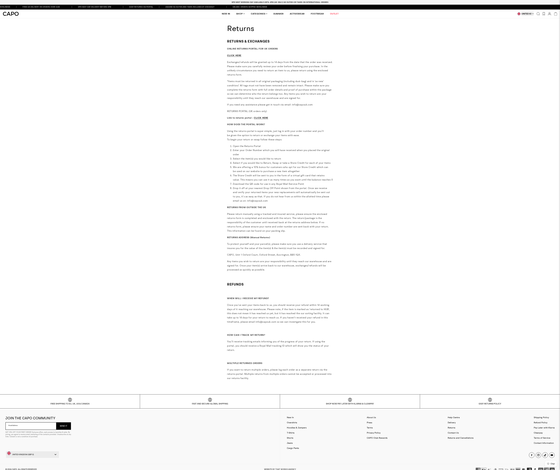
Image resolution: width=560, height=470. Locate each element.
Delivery (452, 422)
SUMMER (278, 13)
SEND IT (63, 426)
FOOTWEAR (317, 13)
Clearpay (538, 432)
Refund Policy (540, 422)
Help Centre (454, 417)
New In (290, 417)
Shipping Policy (541, 417)
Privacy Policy (373, 432)
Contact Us (453, 432)
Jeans (290, 443)
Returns (451, 427)
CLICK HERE (234, 55)
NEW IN (226, 13)
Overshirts (292, 422)
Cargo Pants (293, 448)
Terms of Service (542, 437)
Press (369, 422)
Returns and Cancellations (461, 437)
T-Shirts (290, 432)
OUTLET (334, 13)
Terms (370, 427)
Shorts (290, 437)
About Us (371, 417)
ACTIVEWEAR (297, 13)
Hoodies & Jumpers (297, 427)
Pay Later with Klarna (544, 427)
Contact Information (544, 443)
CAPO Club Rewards (377, 437)
